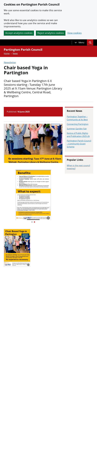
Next (64, 195)
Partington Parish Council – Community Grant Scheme (79, 143)
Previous (2, 195)
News (15, 53)
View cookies (74, 33)
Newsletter (10, 62)
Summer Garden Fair (77, 128)
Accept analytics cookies (18, 33)
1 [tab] (32, 222)
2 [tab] (34, 222)
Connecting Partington (77, 124)
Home (7, 53)
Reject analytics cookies (50, 33)
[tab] (79, 42)
